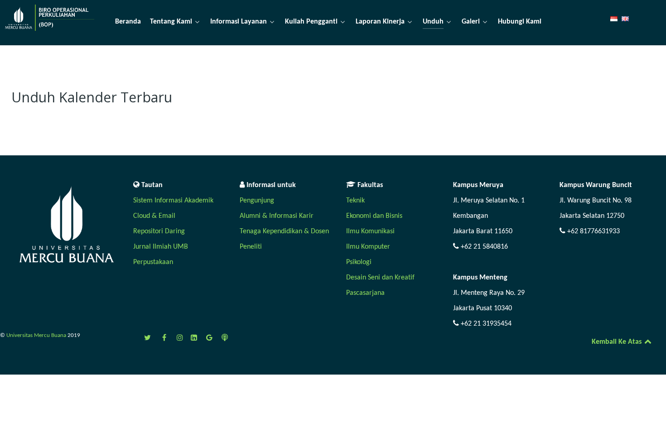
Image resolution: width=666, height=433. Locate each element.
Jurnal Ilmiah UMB (160, 246)
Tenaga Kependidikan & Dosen (284, 231)
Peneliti (251, 246)
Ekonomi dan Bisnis (374, 216)
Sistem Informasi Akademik (173, 200)
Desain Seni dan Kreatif (380, 277)
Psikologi (359, 262)
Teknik (355, 200)
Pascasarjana (365, 293)
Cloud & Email (154, 216)
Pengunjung (257, 200)
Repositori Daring (159, 231)
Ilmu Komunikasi (370, 231)
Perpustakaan (153, 262)
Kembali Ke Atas (617, 342)
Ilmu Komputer (368, 246)
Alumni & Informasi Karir (277, 216)
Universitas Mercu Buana (37, 335)
